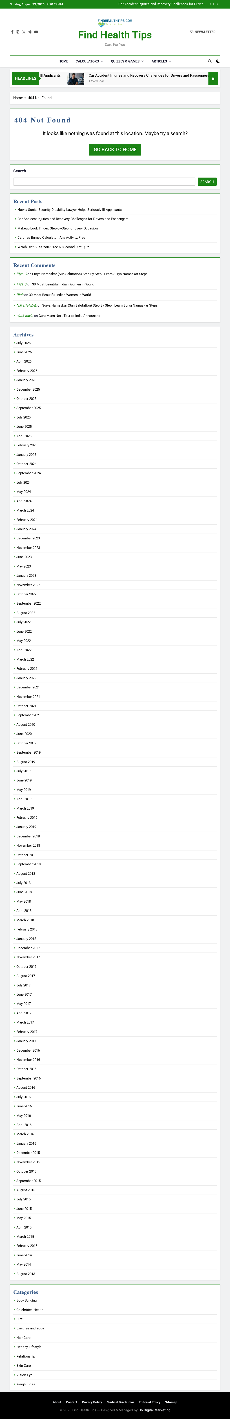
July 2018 (23, 883)
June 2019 (24, 780)
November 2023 (28, 548)
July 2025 (23, 417)
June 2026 (24, 352)
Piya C (21, 274)
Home (63, 61)
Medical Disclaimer (120, 1402)
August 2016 (25, 1088)
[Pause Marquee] (213, 78)
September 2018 (28, 864)
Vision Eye (24, 1375)
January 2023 (26, 576)
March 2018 (25, 920)
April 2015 (23, 1227)
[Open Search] (210, 61)
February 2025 (26, 445)
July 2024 (23, 483)
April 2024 (23, 501)
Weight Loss (25, 1384)
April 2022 (23, 650)
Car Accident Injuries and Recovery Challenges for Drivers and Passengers (132, 75)
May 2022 (23, 641)
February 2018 (26, 929)
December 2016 (28, 1050)
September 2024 (28, 473)
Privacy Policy (92, 1402)
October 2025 (26, 399)
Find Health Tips (115, 35)
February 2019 (26, 818)
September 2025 (28, 408)
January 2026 (26, 380)
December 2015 (28, 1153)
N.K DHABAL (26, 305)
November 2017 (28, 957)
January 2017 (26, 1041)
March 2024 (25, 510)
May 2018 (23, 901)
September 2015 (28, 1181)
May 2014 (23, 1264)
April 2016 (23, 1125)
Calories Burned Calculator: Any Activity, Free (51, 238)
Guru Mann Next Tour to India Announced (69, 316)
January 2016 (26, 1144)
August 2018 (25, 874)
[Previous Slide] (210, 4)
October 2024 (26, 464)
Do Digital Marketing (154, 1410)
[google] (30, 32)
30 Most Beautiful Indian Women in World (63, 284)
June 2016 (24, 1106)
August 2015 (25, 1190)
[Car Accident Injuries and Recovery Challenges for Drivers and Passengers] (59, 81)
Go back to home (115, 149)
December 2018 (28, 836)
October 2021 (26, 706)
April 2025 (23, 436)
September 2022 (28, 603)
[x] (24, 32)
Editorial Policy (149, 1402)
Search (19, 171)
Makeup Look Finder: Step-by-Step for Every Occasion (164, 5)
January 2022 (26, 678)
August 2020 (25, 725)
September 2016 (28, 1078)
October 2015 (26, 1171)
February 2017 (26, 1032)
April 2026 (23, 361)
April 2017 (23, 1013)
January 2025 (26, 455)
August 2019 (25, 762)
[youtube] (36, 32)
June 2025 (24, 427)
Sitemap (171, 1402)
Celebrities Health (29, 1310)
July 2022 (23, 622)
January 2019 (26, 827)
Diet (19, 1319)
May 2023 (23, 566)
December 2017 (28, 948)
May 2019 (23, 790)
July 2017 (23, 985)
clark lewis (24, 316)
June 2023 (24, 557)
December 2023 (28, 538)
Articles (159, 61)
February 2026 (26, 371)
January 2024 (26, 529)
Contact (71, 1402)
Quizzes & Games (125, 61)
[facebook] (12, 32)
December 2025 (28, 389)
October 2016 (26, 1069)
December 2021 (28, 687)
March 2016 (25, 1134)
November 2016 (28, 1060)
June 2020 (24, 734)
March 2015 (25, 1237)
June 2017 (24, 995)
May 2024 (23, 492)
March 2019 (25, 808)
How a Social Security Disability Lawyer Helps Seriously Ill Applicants (70, 210)
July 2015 (23, 1199)
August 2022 (25, 613)
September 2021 (28, 715)
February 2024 (26, 520)
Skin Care (23, 1366)
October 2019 (26, 743)
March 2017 (25, 1022)
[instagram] (18, 32)
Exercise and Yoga (30, 1328)
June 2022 (24, 632)
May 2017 (23, 1004)
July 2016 (23, 1097)
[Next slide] (217, 4)
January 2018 (26, 939)
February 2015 (26, 1246)
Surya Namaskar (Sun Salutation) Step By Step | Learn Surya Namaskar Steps (90, 274)
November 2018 (28, 846)
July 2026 (23, 343)
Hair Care (23, 1338)
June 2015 (24, 1209)
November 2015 (28, 1162)
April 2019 (23, 799)
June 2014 (24, 1255)
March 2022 (25, 659)
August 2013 (25, 1274)
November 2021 (28, 697)
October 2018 (26, 855)
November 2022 (28, 585)
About (57, 1402)
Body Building (26, 1300)
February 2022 (26, 669)
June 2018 (24, 892)
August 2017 (25, 976)
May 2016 (23, 1116)
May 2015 (23, 1218)
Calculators (87, 61)
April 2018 (23, 911)
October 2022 (26, 594)
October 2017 (26, 967)
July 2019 (23, 771)
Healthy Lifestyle (29, 1347)
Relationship (25, 1356)
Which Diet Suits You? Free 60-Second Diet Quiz (53, 247)
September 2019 (28, 752)
